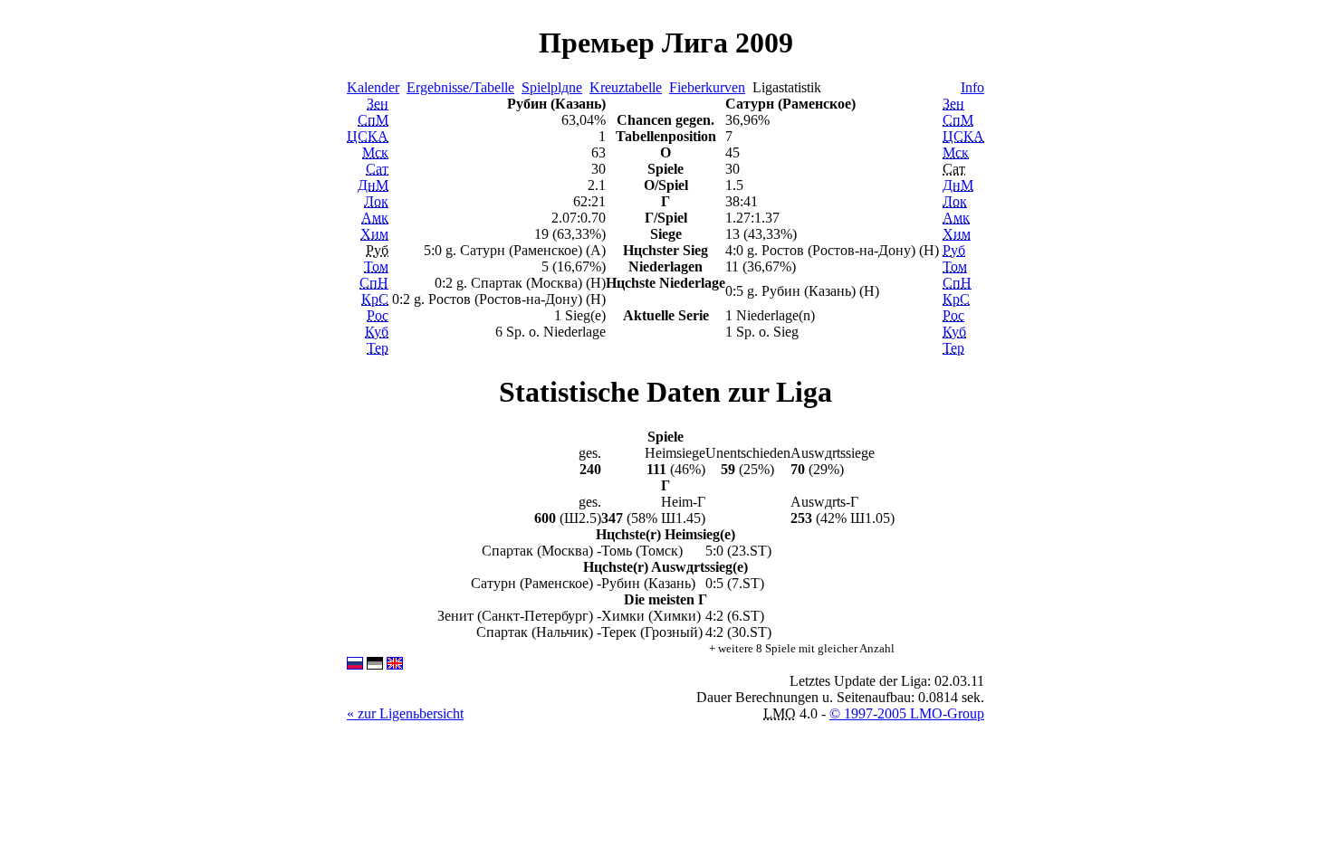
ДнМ (373, 185)
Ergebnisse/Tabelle (460, 87)
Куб (376, 331)
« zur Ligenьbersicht (405, 713)
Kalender (373, 87)
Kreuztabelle (625, 87)
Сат (377, 168)
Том (376, 266)
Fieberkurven (707, 87)
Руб (954, 250)
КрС (374, 299)
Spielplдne (552, 87)
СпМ (373, 120)
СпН (373, 282)
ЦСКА (367, 136)
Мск (375, 152)
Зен (377, 103)
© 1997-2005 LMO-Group (906, 713)
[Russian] (355, 664)
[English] (395, 664)
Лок (376, 201)
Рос (377, 315)
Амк (374, 217)
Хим (374, 234)
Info (972, 87)
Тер (377, 348)
